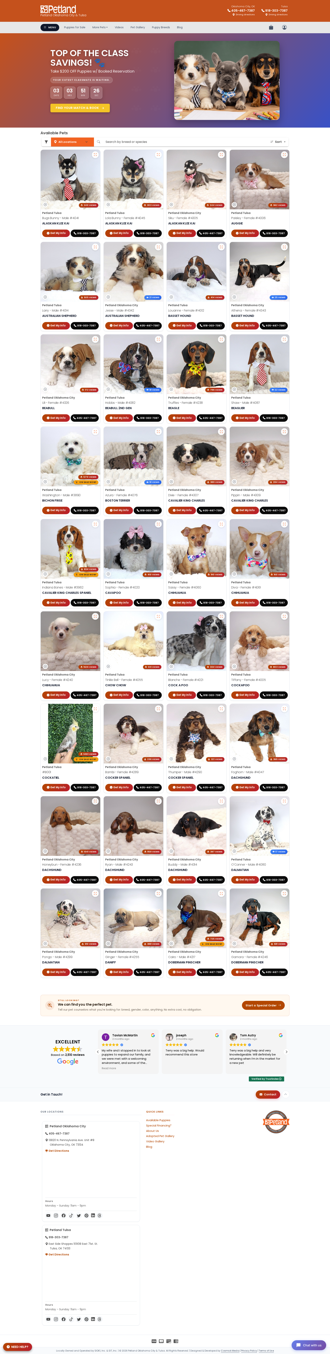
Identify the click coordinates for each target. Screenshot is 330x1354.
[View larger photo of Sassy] (221, 524)
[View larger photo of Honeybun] (95, 801)
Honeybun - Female (61, 864)
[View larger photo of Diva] (284, 524)
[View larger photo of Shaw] (284, 339)
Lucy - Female (57, 680)
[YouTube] (48, 1215)
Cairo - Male (181, 957)
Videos (119, 27)
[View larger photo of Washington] (95, 431)
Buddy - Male (182, 864)
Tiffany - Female (248, 680)
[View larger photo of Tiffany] (284, 616)
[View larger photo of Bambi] (158, 708)
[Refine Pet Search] (46, 142)
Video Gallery (155, 1141)
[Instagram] (56, 1215)
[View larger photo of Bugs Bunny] (95, 154)
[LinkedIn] (93, 1215)
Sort (278, 142)
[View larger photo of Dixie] (221, 431)
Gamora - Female (249, 957)
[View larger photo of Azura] (158, 431)
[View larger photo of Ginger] (158, 893)
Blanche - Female (185, 680)
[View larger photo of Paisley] (284, 154)
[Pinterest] (86, 1215)
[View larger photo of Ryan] (158, 801)
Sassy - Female (184, 587)
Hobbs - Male (120, 403)
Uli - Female (55, 403)
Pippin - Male (246, 495)
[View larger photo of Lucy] (95, 616)
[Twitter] (79, 1215)
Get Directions (58, 1151)
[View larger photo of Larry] (95, 247)
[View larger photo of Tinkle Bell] (158, 616)
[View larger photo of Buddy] (221, 801)
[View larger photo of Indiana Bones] (95, 524)
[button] (286, 1052)
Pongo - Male (57, 957)
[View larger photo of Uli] (95, 339)
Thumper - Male (185, 772)
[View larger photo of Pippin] (284, 431)
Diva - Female (246, 587)
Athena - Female (248, 310)
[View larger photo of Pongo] (95, 893)
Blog (180, 27)
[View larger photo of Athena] (284, 247)
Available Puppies (158, 1120)
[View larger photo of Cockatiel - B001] (95, 708)
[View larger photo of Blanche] (221, 616)
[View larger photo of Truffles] (221, 339)
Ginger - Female (122, 957)
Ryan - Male (119, 864)
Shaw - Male (245, 403)
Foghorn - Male (247, 772)
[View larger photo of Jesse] (158, 247)
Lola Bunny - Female (125, 218)
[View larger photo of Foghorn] (284, 708)
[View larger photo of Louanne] (221, 247)
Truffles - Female (185, 403)
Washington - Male (61, 495)
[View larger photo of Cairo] (221, 893)
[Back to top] (286, 1094)
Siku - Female (183, 218)
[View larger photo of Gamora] (284, 893)
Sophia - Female (122, 587)
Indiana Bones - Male (62, 587)
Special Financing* (158, 1125)
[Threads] (99, 1215)
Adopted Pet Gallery (160, 1136)
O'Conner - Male (248, 864)
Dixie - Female (183, 495)
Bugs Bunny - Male (60, 218)
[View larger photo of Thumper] (221, 708)
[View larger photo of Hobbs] (158, 339)
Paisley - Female (248, 218)
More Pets (99, 27)
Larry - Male (55, 310)
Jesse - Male (119, 310)
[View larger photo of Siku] (221, 154)
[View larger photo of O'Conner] (284, 801)
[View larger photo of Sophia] (158, 524)
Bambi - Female (122, 772)
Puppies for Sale (74, 27)
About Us (152, 1131)
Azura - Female (121, 495)
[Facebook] (64, 1215)
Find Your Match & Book (78, 108)
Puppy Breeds (161, 27)
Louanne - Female (186, 310)
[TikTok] (71, 1215)
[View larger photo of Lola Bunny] (158, 154)
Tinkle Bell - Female (124, 680)
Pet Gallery (138, 27)
